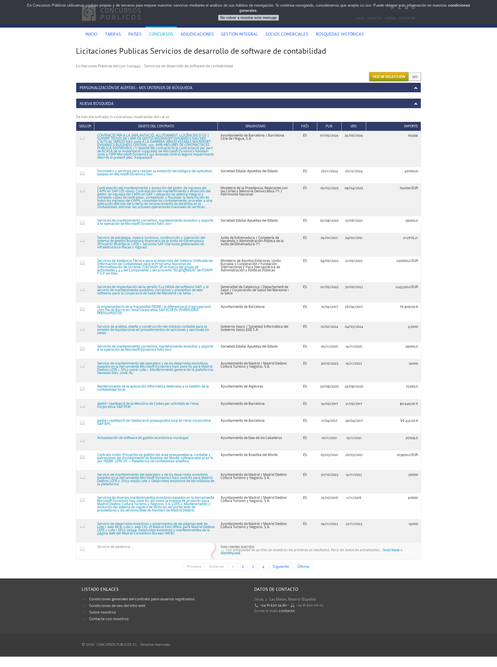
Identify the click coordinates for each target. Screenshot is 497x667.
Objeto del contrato (156, 126)
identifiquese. (231, 553)
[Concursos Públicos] (111, 24)
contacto (287, 611)
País (305, 126)
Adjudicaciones (197, 34)
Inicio (91, 34)
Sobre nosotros (102, 612)
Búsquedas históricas (340, 34)
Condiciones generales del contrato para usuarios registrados (141, 599)
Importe (411, 126)
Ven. (354, 126)
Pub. (329, 126)
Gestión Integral (239, 34)
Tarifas (113, 34)
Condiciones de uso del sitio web (117, 605)
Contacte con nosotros (109, 619)
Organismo (255, 126)
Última (303, 566)
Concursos (161, 34)
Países (135, 34)
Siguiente (281, 566)
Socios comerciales (286, 34)
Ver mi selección (388, 77)
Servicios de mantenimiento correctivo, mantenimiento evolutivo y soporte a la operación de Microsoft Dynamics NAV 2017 (155, 222)
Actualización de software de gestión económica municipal (142, 438)
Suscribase (391, 550)
